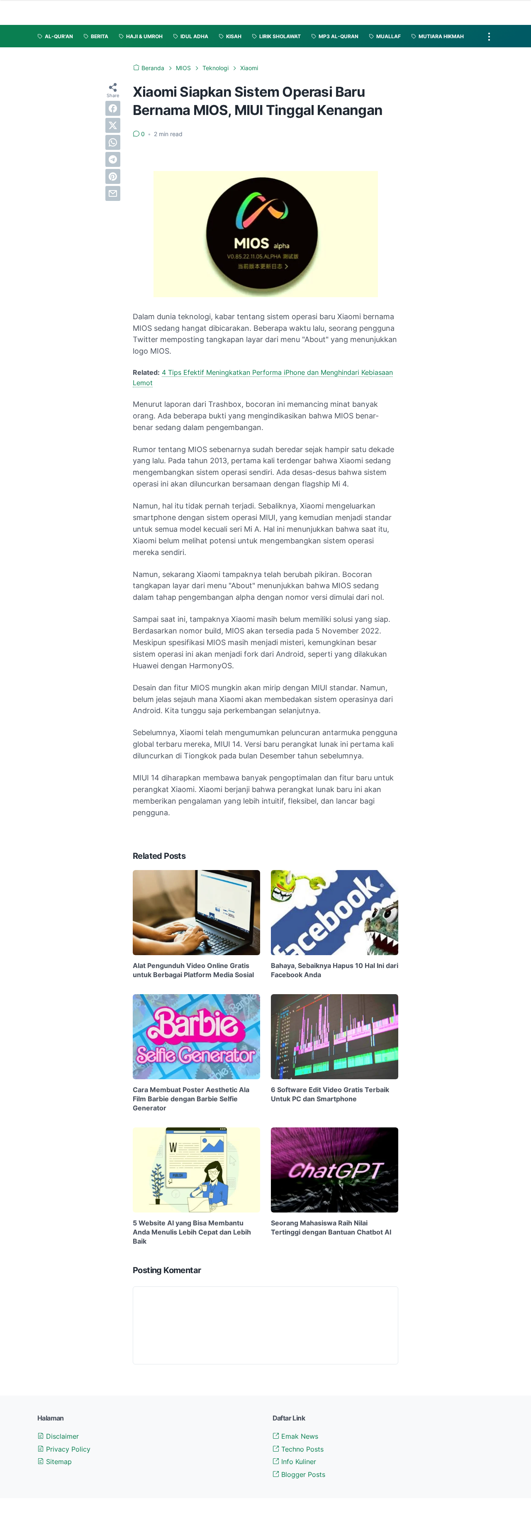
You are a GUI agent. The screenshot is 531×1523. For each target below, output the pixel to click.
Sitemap (58, 1461)
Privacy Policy (67, 1449)
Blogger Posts (302, 1474)
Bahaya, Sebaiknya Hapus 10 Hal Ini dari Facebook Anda (334, 970)
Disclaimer (61, 1436)
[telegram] (112, 159)
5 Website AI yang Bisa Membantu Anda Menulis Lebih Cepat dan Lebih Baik (192, 1232)
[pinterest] (112, 176)
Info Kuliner (297, 1461)
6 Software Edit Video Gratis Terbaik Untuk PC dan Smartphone (330, 1094)
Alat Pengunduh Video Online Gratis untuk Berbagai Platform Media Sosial (193, 970)
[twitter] (112, 125)
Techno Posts (301, 1449)
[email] (112, 193)
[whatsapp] (112, 142)
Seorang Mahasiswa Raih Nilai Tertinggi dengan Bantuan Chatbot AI (331, 1227)
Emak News (298, 1436)
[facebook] (112, 108)
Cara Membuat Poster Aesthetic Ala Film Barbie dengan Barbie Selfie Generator (191, 1098)
